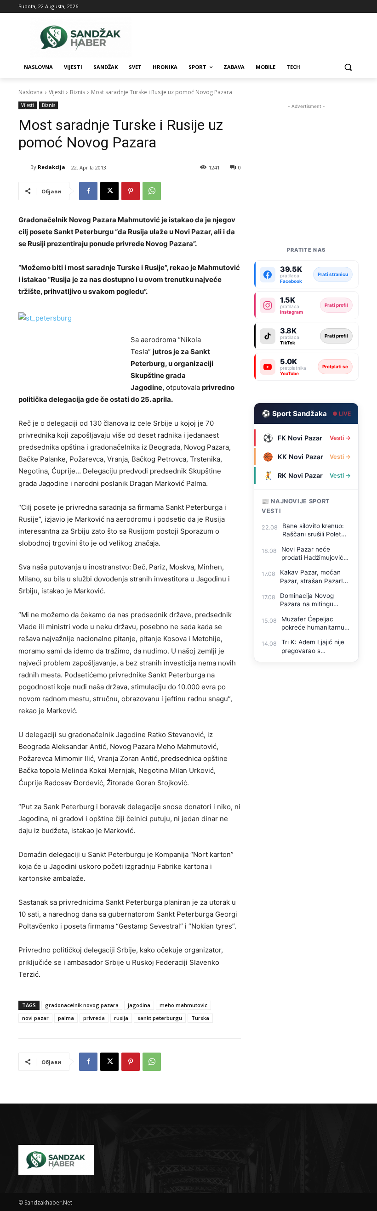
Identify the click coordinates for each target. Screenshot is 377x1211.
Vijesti (56, 92)
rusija (121, 1017)
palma (66, 1017)
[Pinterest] (130, 191)
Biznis (77, 92)
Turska (200, 1017)
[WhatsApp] (152, 191)
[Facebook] (88, 191)
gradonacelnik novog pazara (82, 1005)
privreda (94, 1017)
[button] (348, 67)
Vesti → (340, 437)
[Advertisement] (306, 157)
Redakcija (51, 166)
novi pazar (35, 1017)
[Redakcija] (24, 167)
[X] (109, 191)
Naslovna (30, 92)
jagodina (139, 1005)
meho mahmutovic (183, 1005)
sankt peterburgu (159, 1017)
